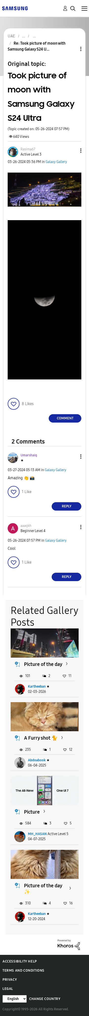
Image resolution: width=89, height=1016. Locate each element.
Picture (32, 812)
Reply (66, 506)
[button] (73, 150)
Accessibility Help (19, 961)
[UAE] (15, 8)
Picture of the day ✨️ (43, 889)
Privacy (9, 980)
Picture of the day (43, 664)
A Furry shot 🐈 (41, 738)
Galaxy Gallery (56, 162)
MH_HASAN (37, 834)
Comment (65, 418)
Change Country (44, 999)
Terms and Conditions (23, 970)
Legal (7, 989)
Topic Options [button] (72, 49)
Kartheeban (37, 686)
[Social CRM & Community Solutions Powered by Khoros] (69, 944)
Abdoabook (37, 760)
